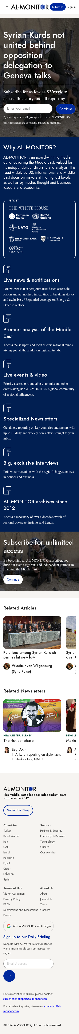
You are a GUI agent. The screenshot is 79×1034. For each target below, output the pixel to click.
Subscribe (57, 7)
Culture (44, 847)
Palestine (8, 858)
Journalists (46, 899)
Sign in (71, 7)
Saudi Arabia (11, 836)
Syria (6, 879)
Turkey (7, 831)
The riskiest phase (18, 740)
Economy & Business (52, 836)
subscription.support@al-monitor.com (25, 999)
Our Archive (47, 852)
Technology (47, 841)
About (43, 893)
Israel (6, 852)
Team (43, 904)
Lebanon (8, 874)
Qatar (7, 869)
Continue (13, 579)
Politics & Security (51, 831)
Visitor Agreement (14, 893)
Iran (5, 841)
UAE (6, 847)
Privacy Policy (11, 899)
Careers (45, 910)
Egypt (6, 863)
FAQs (6, 904)
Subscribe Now (18, 810)
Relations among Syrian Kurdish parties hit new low (29, 655)
